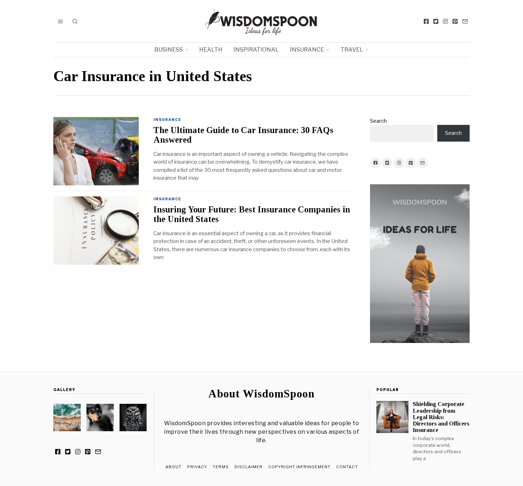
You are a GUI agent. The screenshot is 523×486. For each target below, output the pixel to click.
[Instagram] (445, 21)
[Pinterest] (455, 21)
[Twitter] (436, 21)
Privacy (197, 466)
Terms (221, 466)
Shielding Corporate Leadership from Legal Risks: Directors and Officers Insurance (441, 417)
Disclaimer (248, 466)
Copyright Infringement (299, 466)
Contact (347, 466)
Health (210, 49)
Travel (351, 49)
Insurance (307, 49)
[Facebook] (426, 21)
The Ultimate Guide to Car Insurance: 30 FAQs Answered (243, 134)
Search (378, 121)
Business (168, 49)
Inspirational (256, 49)
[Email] (465, 21)
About (173, 466)
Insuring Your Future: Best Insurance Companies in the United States (251, 214)
